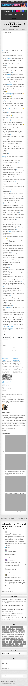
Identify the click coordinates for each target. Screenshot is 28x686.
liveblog (9, 399)
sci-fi (3, 646)
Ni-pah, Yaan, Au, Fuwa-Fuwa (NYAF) (6, 382)
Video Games (14, 18)
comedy (16, 634)
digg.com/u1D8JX (7, 326)
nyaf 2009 (19, 399)
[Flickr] (17, 11)
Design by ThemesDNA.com (8, 683)
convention (4, 636)
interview (12, 640)
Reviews (21, 14)
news (14, 642)
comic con (13, 398)
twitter (16, 401)
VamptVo (9, 112)
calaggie (9, 533)
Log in (3, 661)
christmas (17, 632)
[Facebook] (15, 11)
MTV (12, 399)
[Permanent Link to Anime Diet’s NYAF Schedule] (15, 451)
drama (21, 636)
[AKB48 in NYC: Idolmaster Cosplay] (7, 364)
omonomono (10, 93)
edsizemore (10, 234)
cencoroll (8, 398)
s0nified (9, 74)
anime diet (12, 627)
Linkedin (4, 396)
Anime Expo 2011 (13, 631)
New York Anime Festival (14, 22)
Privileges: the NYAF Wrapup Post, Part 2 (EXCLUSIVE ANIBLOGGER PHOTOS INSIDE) (15, 473)
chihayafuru (11, 632)
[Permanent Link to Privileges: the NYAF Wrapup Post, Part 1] (15, 491)
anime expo (4, 629)
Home (8, 2)
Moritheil (4, 50)
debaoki (9, 231)
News (16, 14)
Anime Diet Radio (19, 627)
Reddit (17, 394)
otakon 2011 (19, 642)
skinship (7, 646)
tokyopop (12, 401)
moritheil (5, 29)
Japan (17, 640)
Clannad (23, 632)
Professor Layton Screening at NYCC (14, 511)
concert (21, 634)
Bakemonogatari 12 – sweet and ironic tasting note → (14, 518)
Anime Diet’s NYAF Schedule (12, 453)
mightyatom (9, 307)
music (10, 642)
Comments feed (5, 666)
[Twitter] (12, 11)
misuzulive (9, 58)
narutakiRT (9, 84)
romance (17, 644)
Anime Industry (21, 631)
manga (3, 642)
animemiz (9, 89)
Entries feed (5, 663)
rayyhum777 (10, 551)
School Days (23, 644)
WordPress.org (5, 668)
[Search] (21, 11)
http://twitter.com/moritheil (8, 428)
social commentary (15, 646)
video (22, 646)
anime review (4, 632)
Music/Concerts (8, 14)
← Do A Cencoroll (5, 520)
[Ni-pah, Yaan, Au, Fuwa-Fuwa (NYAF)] (7, 377)
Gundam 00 (20, 638)
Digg (21, 394)
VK (19, 394)
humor (7, 640)
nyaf (15, 399)
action (3, 627)
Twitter (8, 394)
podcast (7, 644)
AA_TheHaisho (10, 108)
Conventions (7, 11)
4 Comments (22, 29)
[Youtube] (19, 11)
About (12, 2)
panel (3, 644)
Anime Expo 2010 (5, 631)
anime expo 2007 (11, 629)
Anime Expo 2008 (19, 629)
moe (7, 642)
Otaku (24, 642)
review (12, 644)
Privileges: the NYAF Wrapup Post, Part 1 (15, 493)
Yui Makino (8, 402)
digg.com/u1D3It (7, 100)
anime (7, 627)
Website (4, 430)
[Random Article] (23, 11)
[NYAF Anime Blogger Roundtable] (19, 364)
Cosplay (18, 398)
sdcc (23, 399)
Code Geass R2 (10, 634)
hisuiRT (8, 77)
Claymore (4, 634)
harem (3, 640)
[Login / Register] (25, 11)
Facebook (12, 394)
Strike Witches (5, 401)
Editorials (4, 638)
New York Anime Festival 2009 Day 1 (14, 25)
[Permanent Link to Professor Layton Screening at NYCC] (15, 510)
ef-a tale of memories (12, 638)
